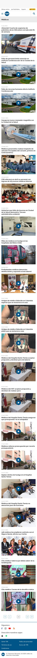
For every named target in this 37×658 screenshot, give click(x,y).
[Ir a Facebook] (2, 628)
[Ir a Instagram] (6, 628)
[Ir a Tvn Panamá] (18, 13)
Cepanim (23, 9)
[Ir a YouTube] (10, 628)
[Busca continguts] (34, 14)
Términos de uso (6, 645)
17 (27, 617)
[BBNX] (3, 654)
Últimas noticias (5, 9)
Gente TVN (4, 641)
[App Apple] (2, 636)
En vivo (33, 9)
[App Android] (6, 636)
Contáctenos (5, 648)
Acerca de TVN (23, 645)
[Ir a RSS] (14, 628)
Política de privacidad (25, 641)
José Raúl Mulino (15, 9)
